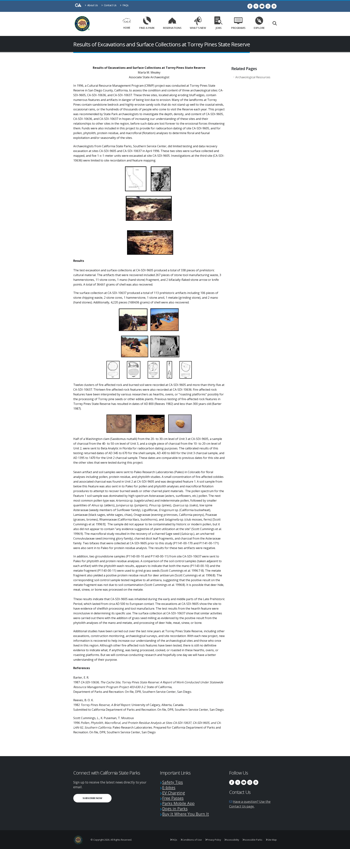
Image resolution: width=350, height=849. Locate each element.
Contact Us (109, 5)
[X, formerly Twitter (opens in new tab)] (255, 6)
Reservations (173, 27)
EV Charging (173, 792)
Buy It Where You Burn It (185, 814)
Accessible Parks (253, 839)
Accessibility (232, 839)
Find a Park (147, 28)
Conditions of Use (192, 839)
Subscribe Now (97, 798)
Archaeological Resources (252, 77)
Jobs (218, 28)
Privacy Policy (214, 839)
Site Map (272, 839)
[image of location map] (135, 178)
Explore (259, 28)
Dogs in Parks (175, 808)
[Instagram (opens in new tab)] (268, 6)
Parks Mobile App (178, 803)
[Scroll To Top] (343, 845)
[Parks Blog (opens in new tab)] (274, 6)
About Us (92, 5)
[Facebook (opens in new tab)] (249, 6)
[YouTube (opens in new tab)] (262, 6)
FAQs (125, 5)
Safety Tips (172, 782)
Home (126, 27)
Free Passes (173, 798)
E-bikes (168, 787)
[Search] (275, 24)
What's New (198, 28)
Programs (238, 28)
